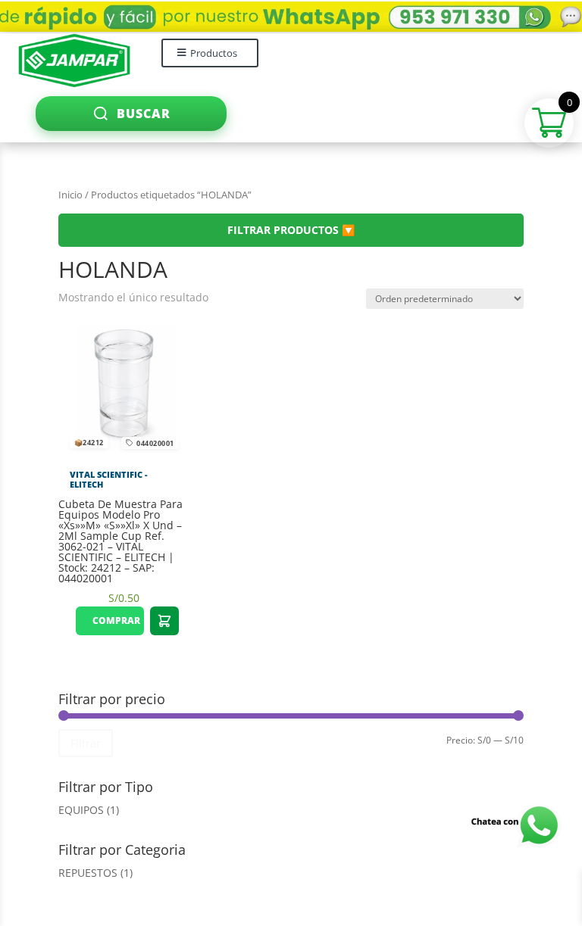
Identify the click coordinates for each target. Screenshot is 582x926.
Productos (213, 53)
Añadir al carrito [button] (164, 620)
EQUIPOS (81, 810)
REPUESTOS (87, 872)
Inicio (70, 194)
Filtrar (85, 743)
